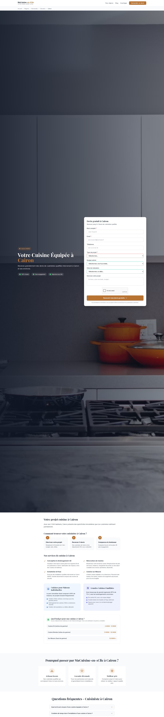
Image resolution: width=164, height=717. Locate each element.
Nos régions (109, 3)
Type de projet (92, 252)
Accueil (20, 8)
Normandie (34, 8)
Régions (26, 8)
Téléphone (90, 244)
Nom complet (92, 228)
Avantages (123, 3)
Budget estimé (91, 260)
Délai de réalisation (93, 268)
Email (89, 236)
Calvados (42, 8)
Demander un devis (137, 3)
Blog (116, 3)
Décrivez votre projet (94, 276)
